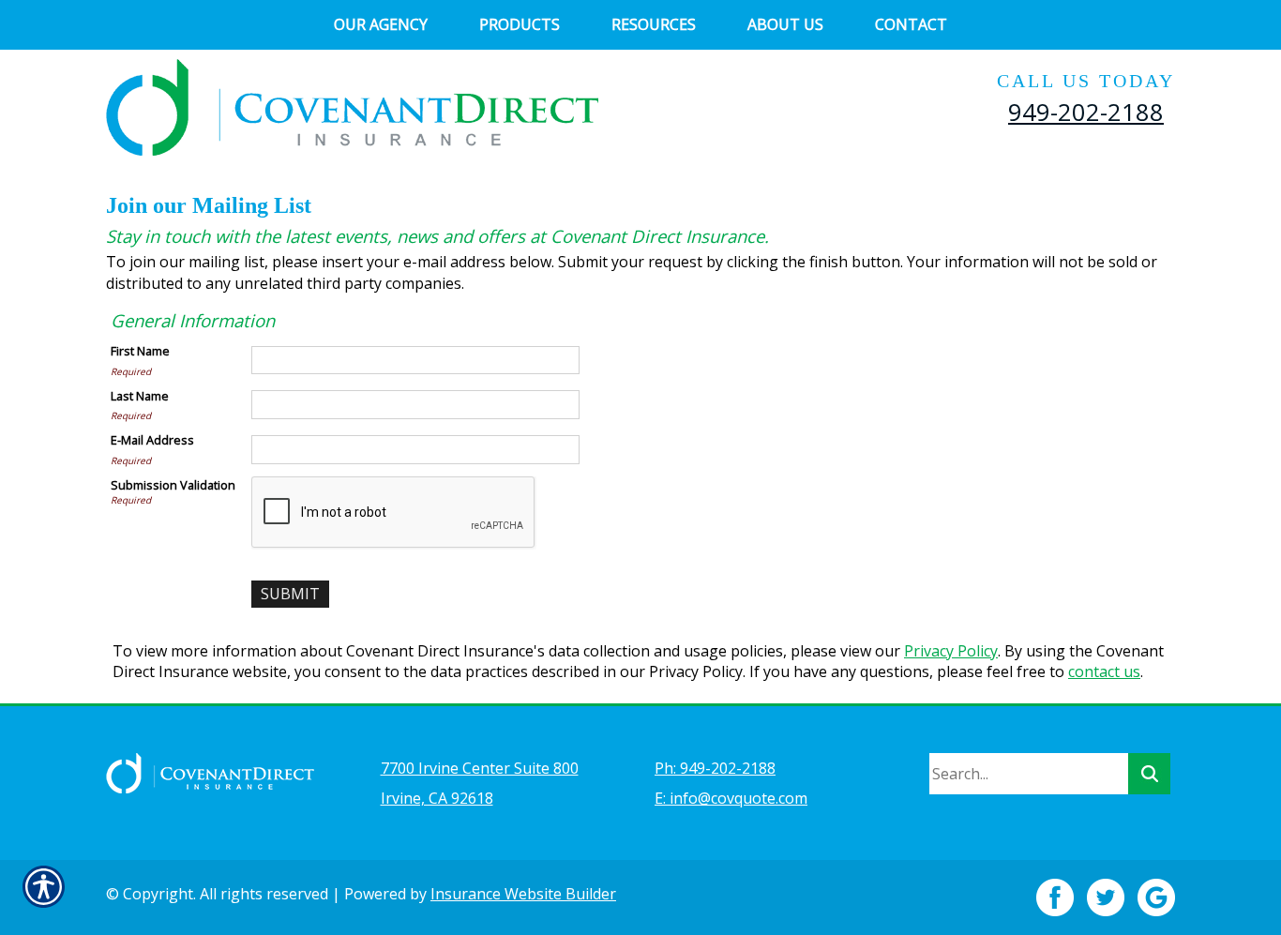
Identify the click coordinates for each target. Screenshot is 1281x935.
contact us (1104, 671)
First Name (140, 350)
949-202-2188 (1086, 112)
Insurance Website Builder (523, 893)
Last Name (140, 395)
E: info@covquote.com (731, 798)
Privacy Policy (951, 651)
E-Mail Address (152, 439)
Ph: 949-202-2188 (715, 768)
